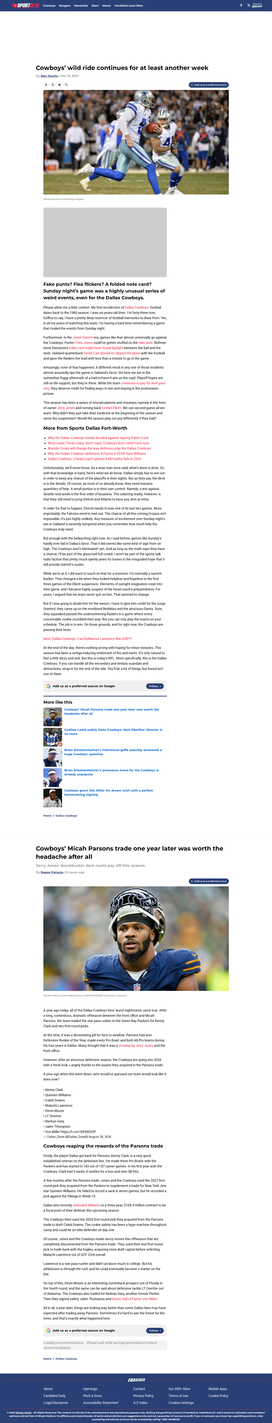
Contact (139, 1389)
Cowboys (49, 5)
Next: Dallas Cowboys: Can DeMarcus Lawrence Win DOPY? (87, 639)
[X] (248, 5)
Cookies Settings (181, 1403)
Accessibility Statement (100, 1403)
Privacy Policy (143, 1396)
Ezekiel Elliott (111, 408)
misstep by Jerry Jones (136, 1045)
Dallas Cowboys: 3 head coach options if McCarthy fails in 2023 (94, 459)
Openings (90, 1389)
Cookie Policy (218, 1396)
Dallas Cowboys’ (137, 307)
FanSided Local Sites (129, 5)
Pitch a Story (92, 1396)
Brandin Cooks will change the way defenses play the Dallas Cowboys (99, 448)
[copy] (66, 84)
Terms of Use (178, 1396)
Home (47, 815)
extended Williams (86, 1205)
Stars (95, 5)
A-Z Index (140, 1403)
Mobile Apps (218, 1389)
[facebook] (241, 5)
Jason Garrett (83, 337)
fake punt (146, 343)
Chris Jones (84, 343)
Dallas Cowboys (66, 815)
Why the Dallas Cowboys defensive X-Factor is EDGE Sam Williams (97, 454)
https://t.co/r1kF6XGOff (78, 1132)
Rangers (64, 5)
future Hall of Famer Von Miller (134, 1299)
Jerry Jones (66, 408)
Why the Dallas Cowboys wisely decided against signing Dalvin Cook (98, 438)
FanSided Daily (55, 1396)
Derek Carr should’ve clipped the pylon (112, 353)
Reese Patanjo (52, 872)
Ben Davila (49, 76)
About (106, 5)
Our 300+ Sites (179, 1389)
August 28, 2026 (100, 1137)
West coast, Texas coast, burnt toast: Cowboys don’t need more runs (98, 443)
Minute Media (23, 1412)
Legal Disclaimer (56, 1403)
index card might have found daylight (96, 348)
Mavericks (81, 5)
